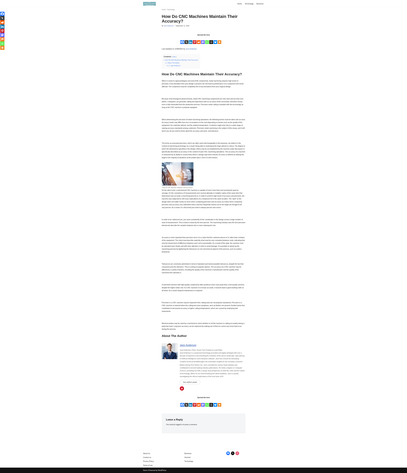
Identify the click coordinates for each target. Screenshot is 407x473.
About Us (146, 453)
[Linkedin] (190, 40)
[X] (186, 40)
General (187, 457)
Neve (145, 470)
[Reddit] (199, 40)
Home (239, 4)
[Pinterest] (195, 40)
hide (174, 57)
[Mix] (2, 39)
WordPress (162, 470)
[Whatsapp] (207, 40)
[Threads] (211, 40)
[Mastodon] (203, 40)
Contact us (147, 457)
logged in (179, 424)
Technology (249, 4)
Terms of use (148, 465)
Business (259, 4)
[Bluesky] (215, 40)
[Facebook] (182, 40)
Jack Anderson (169, 26)
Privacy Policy (148, 461)
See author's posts (190, 382)
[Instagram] (237, 453)
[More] (219, 40)
